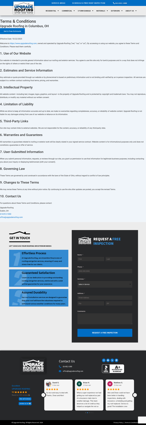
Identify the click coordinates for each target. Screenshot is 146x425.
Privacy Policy (118, 422)
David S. (55, 383)
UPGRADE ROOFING (21, 389)
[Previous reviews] (43, 395)
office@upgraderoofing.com (73, 371)
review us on (24, 403)
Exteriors (115, 11)
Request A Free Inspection (104, 333)
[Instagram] (104, 360)
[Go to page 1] (87, 412)
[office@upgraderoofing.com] (60, 371)
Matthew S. (118, 383)
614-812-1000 (5, 214)
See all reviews (25, 399)
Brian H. (86, 383)
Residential (51, 11)
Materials (100, 11)
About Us (130, 11)
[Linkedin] (116, 360)
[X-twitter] (112, 360)
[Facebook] (108, 360)
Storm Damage (84, 11)
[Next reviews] (135, 395)
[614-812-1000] (60, 366)
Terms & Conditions (131, 422)
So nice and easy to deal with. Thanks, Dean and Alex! (57, 394)
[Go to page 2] (89, 412)
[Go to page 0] (85, 412)
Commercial (67, 11)
